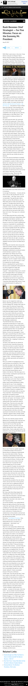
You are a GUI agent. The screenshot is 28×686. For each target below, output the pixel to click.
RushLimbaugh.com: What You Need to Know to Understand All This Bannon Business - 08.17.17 (14, 657)
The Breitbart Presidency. (14, 518)
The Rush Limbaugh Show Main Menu (12, 7)
